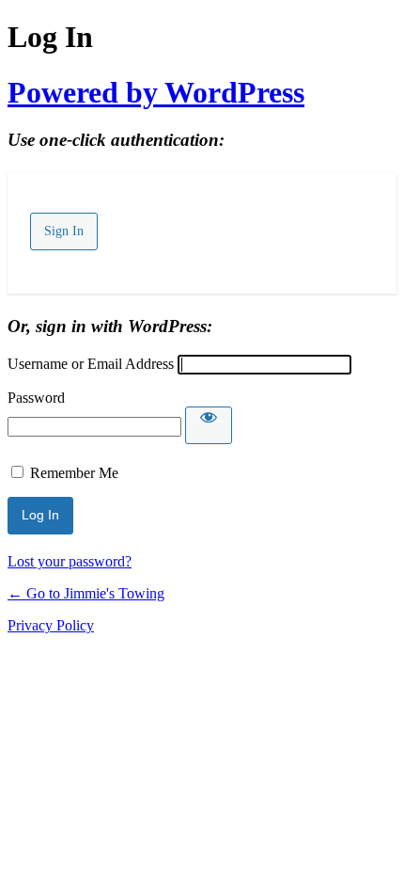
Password (36, 398)
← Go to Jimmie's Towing (86, 593)
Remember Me (74, 473)
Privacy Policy (51, 625)
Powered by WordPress (156, 92)
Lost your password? (70, 561)
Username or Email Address (91, 364)
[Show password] (208, 425)
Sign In (64, 231)
